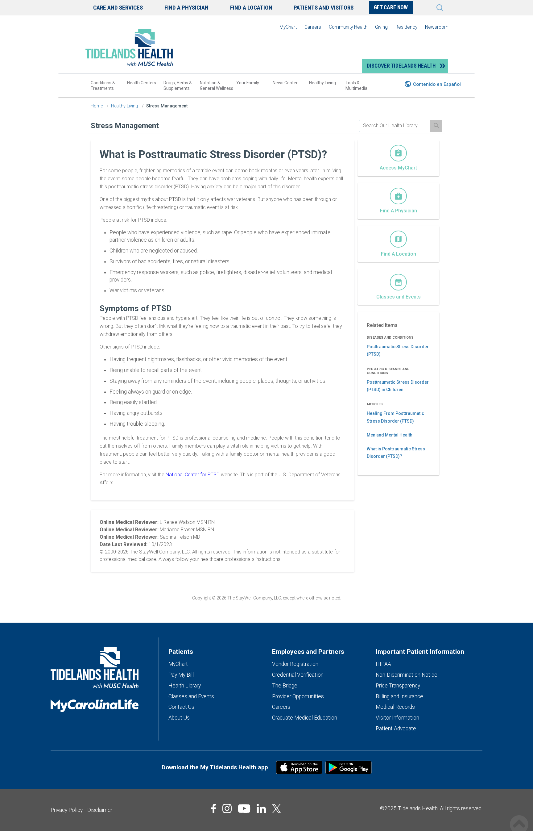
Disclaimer (99, 810)
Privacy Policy (67, 810)
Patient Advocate (396, 728)
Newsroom (436, 27)
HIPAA (383, 664)
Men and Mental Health (389, 434)
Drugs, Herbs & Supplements (177, 85)
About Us (179, 718)
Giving (381, 27)
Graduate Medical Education (304, 718)
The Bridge (284, 686)
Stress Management (167, 106)
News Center (285, 82)
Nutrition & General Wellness (216, 85)
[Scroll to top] (519, 818)
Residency (406, 27)
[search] (394, 125)
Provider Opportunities (298, 696)
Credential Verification (298, 675)
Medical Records (395, 707)
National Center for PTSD (193, 475)
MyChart (288, 27)
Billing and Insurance (399, 696)
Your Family (247, 82)
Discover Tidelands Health (401, 66)
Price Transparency (398, 686)
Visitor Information (397, 718)
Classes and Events (191, 696)
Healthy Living (322, 82)
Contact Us (181, 707)
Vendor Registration (295, 664)
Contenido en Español (437, 84)
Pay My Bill (181, 675)
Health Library (184, 686)
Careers (312, 27)
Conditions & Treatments (103, 85)
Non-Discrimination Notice (406, 675)
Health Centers (141, 82)
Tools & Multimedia (356, 85)
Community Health (348, 27)
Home (97, 106)
